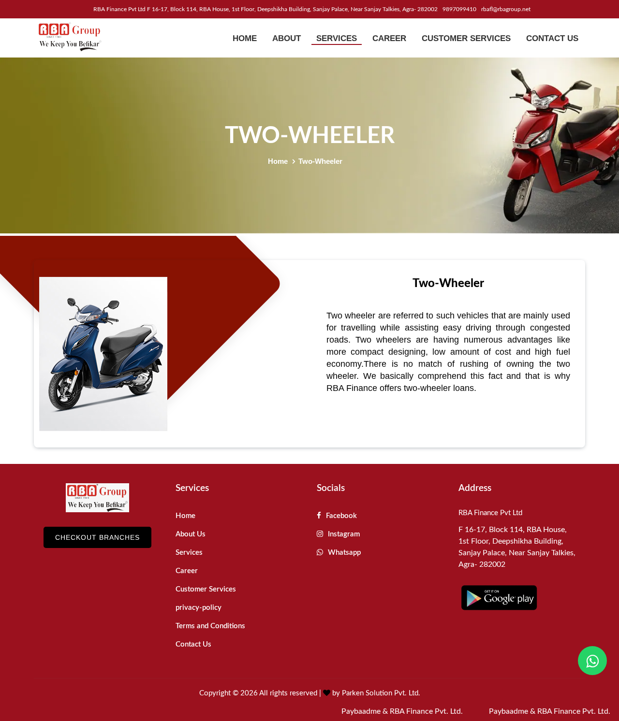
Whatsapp (343, 552)
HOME (245, 38)
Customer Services (206, 589)
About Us (191, 534)
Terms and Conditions (210, 626)
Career (187, 571)
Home (278, 161)
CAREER (389, 38)
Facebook (340, 515)
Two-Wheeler (320, 161)
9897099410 (459, 9)
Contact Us (193, 644)
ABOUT (286, 38)
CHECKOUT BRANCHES (97, 537)
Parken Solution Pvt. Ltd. (381, 693)
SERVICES (336, 38)
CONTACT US (552, 38)
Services (189, 552)
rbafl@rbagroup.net (506, 9)
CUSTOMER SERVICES (466, 38)
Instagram (343, 534)
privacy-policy (198, 607)
